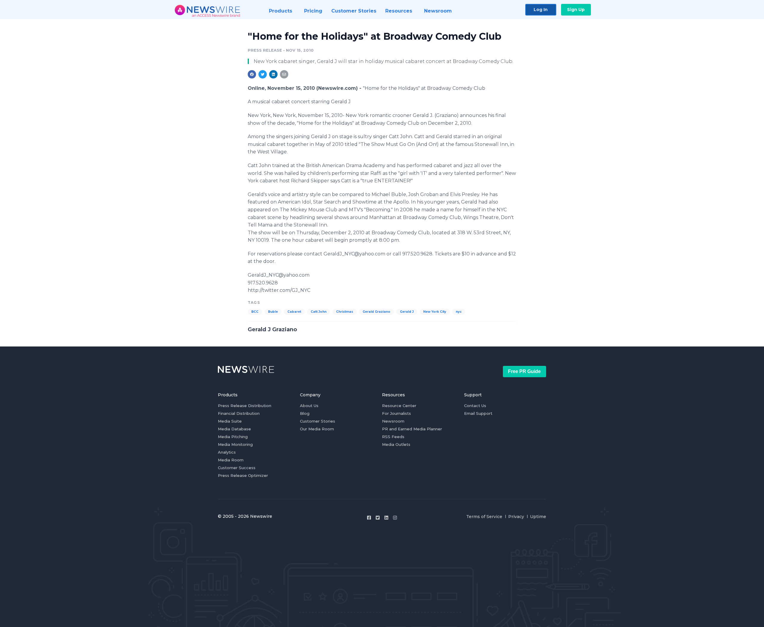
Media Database (234, 428)
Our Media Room (317, 428)
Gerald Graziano (376, 312)
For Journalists (396, 413)
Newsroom (393, 421)
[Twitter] (378, 517)
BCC (254, 312)
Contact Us (475, 405)
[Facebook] (369, 517)
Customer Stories (317, 421)
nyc (459, 312)
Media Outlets (396, 444)
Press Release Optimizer (243, 475)
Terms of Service (484, 516)
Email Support (478, 413)
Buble (273, 312)
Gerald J (407, 312)
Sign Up (576, 9)
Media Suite (230, 421)
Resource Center (399, 405)
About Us (309, 405)
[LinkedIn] (386, 517)
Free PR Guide (524, 371)
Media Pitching (233, 436)
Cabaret (294, 312)
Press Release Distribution (244, 405)
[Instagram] (395, 517)
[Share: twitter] (262, 74)
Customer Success (236, 467)
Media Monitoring (235, 444)
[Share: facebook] (252, 74)
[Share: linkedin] (273, 74)
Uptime (538, 516)
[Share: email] (284, 74)
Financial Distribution (239, 413)
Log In (541, 9)
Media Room (231, 459)
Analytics (227, 452)
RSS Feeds (393, 436)
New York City (434, 312)
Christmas (344, 312)
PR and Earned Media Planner (412, 428)
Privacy (516, 516)
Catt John (318, 312)
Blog (304, 413)
